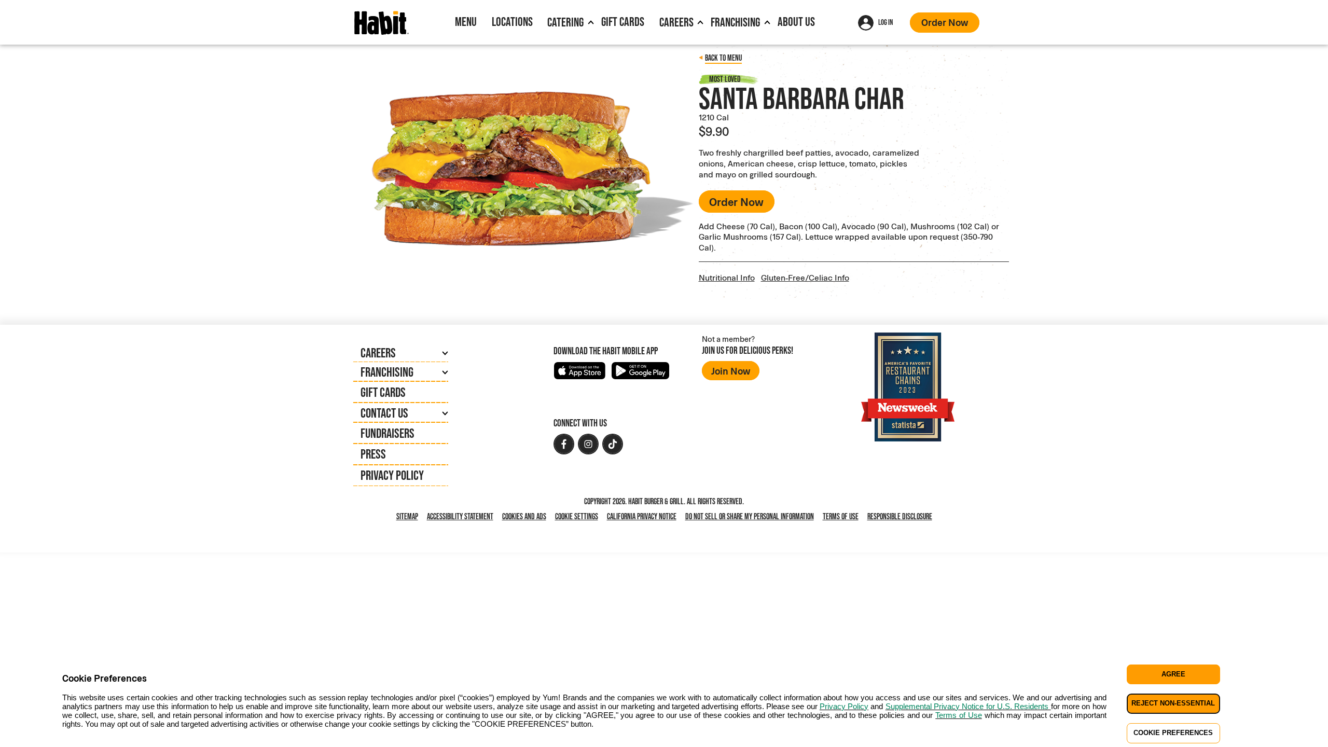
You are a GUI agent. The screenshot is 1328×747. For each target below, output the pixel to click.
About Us (796, 22)
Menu (466, 22)
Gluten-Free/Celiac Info (805, 277)
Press (373, 454)
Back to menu (723, 58)
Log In (885, 22)
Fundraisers (387, 433)
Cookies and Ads (526, 516)
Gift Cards (622, 22)
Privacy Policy (392, 475)
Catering (565, 22)
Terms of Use (841, 516)
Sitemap (407, 516)
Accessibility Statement (460, 516)
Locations (512, 22)
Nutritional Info (727, 277)
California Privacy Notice (644, 516)
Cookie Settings (576, 516)
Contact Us (384, 413)
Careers (676, 22)
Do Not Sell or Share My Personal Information (751, 516)
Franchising (735, 22)
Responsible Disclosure (899, 516)
